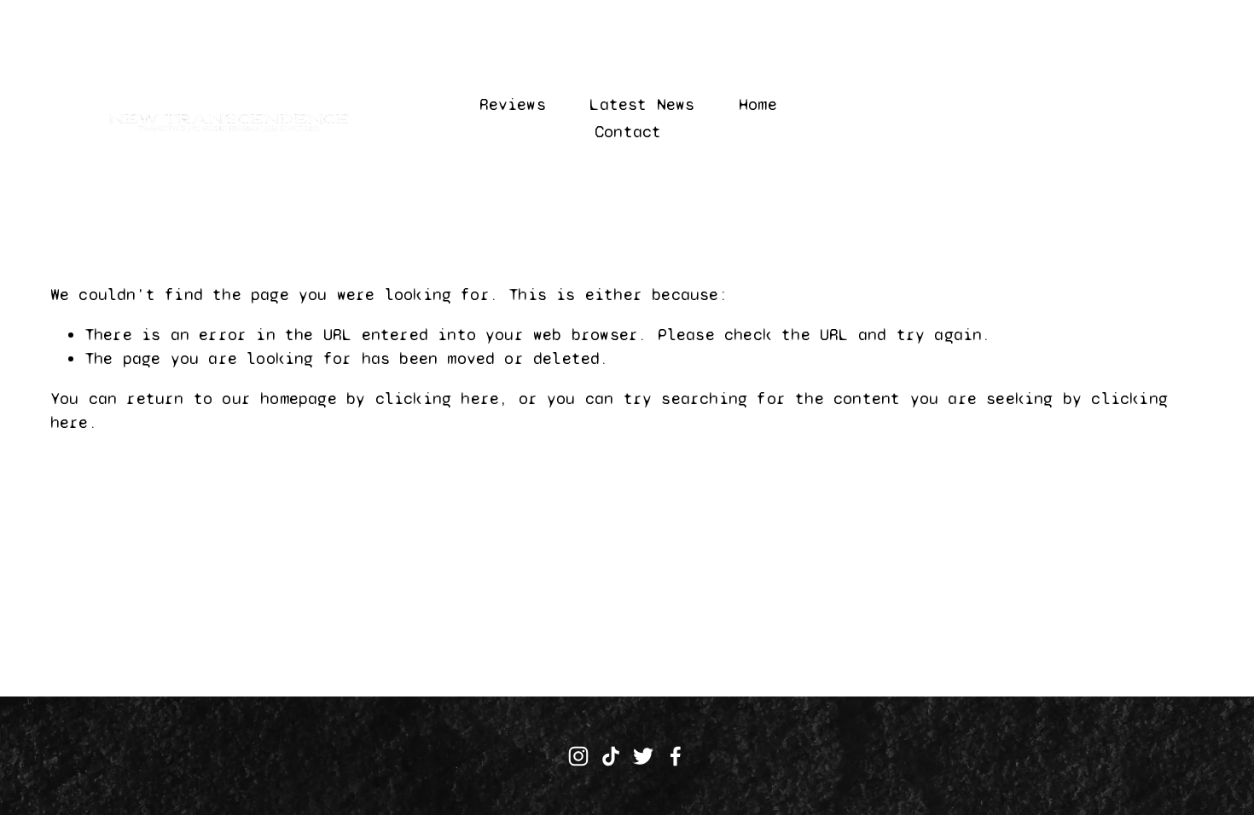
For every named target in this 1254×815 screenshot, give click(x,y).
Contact (628, 132)
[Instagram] (578, 756)
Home (758, 104)
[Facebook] (675, 756)
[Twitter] (643, 756)
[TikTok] (611, 756)
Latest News (641, 104)
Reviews (512, 104)
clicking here (437, 398)
